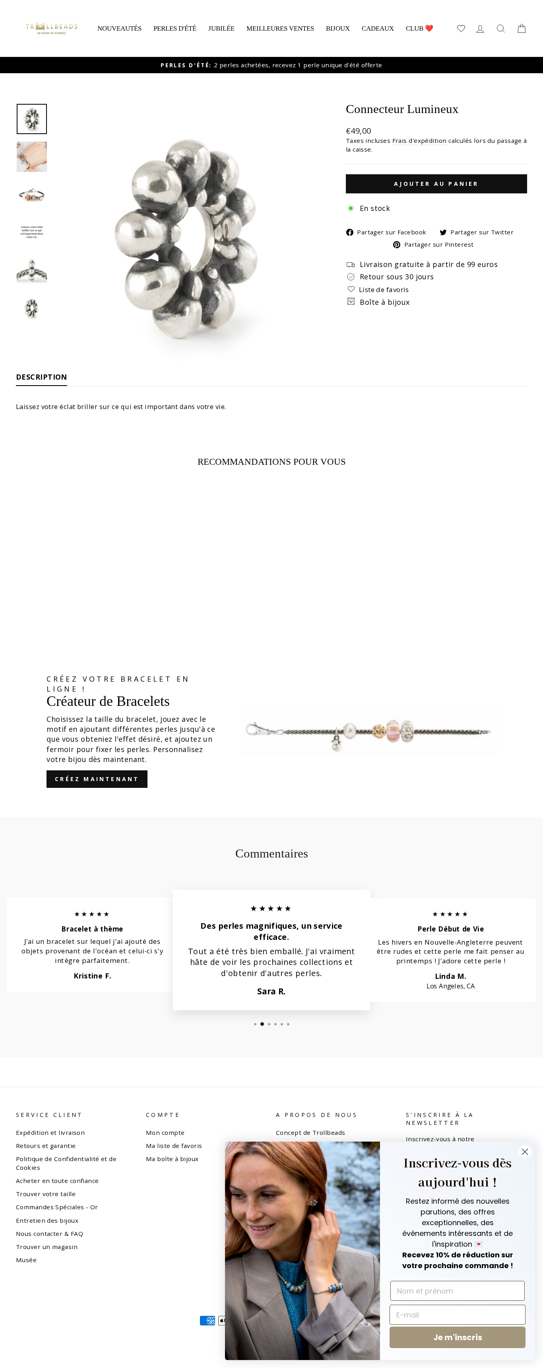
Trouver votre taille (46, 1194)
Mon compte (165, 1132)
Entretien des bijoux (47, 1220)
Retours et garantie (46, 1146)
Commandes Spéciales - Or (57, 1207)
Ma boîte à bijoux (172, 1159)
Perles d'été (174, 28)
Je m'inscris (457, 1337)
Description (41, 377)
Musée (26, 1260)
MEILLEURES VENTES (280, 28)
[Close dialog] (525, 1152)
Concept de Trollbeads (310, 1132)
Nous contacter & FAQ (49, 1233)
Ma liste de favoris (174, 1146)
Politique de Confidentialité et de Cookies (66, 1163)
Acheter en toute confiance (57, 1181)
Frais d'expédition (419, 140)
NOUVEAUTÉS (119, 28)
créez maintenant (97, 779)
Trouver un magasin (47, 1247)
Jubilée (221, 28)
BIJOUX (338, 28)
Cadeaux (378, 28)
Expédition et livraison (50, 1132)
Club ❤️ (419, 28)
